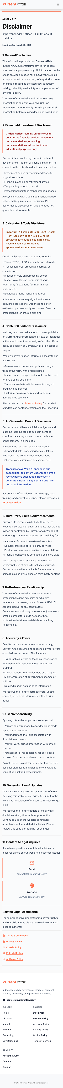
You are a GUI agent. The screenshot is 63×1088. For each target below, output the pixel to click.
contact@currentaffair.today (21, 1000)
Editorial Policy (33, 403)
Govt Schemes (10, 1041)
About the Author (11, 1055)
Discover (7, 1018)
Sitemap (7, 1067)
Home (6, 1012)
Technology (9, 1035)
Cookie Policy (13, 947)
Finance (7, 1029)
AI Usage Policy (11, 502)
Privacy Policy (14, 941)
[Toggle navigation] (58, 4)
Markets (7, 1024)
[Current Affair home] (15, 982)
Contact (7, 1061)
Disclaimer (38, 1012)
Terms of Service (42, 1041)
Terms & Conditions (17, 935)
